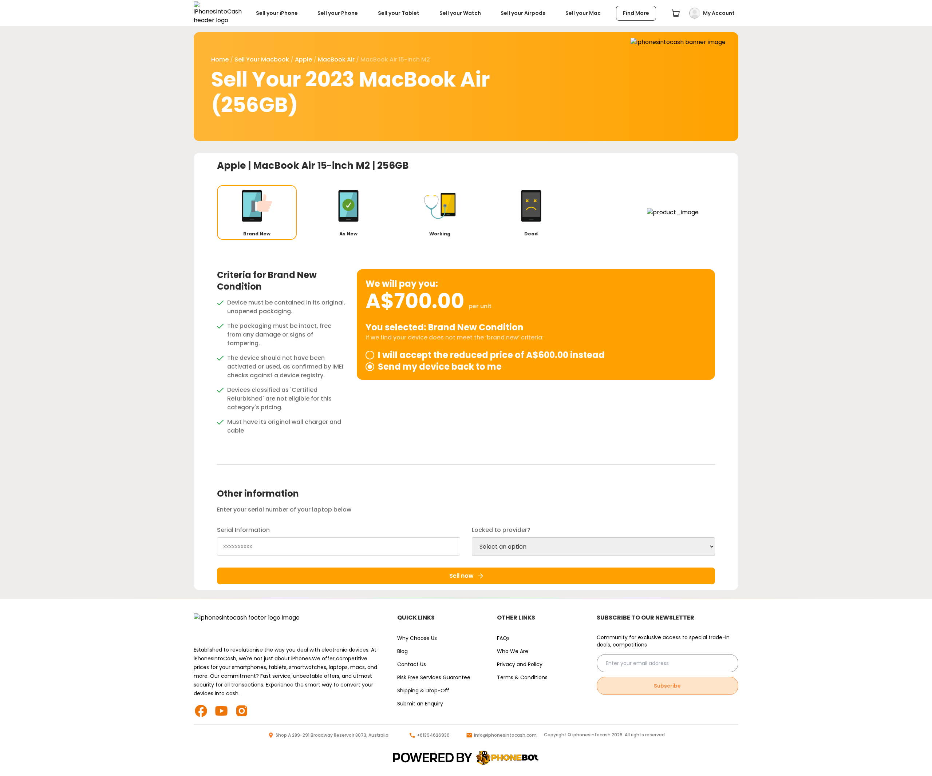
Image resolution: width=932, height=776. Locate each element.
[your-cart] (676, 13)
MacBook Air (336, 59)
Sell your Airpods (523, 13)
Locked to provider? (501, 530)
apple (303, 59)
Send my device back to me (440, 366)
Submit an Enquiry (420, 703)
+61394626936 (433, 735)
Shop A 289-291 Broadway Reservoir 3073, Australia (332, 735)
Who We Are (512, 651)
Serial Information (243, 530)
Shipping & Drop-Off (423, 690)
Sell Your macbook (261, 59)
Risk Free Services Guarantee (433, 677)
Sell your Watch (460, 13)
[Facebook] (204, 711)
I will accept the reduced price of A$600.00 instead (491, 355)
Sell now (461, 576)
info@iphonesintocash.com (505, 735)
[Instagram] (244, 711)
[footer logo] (288, 625)
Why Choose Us (417, 638)
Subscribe (667, 685)
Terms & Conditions (522, 677)
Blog (402, 651)
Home (220, 59)
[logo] (466, 758)
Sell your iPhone (277, 13)
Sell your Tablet (398, 13)
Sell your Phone (337, 13)
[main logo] (218, 13)
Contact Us (411, 664)
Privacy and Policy (519, 664)
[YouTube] (224, 711)
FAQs (503, 638)
